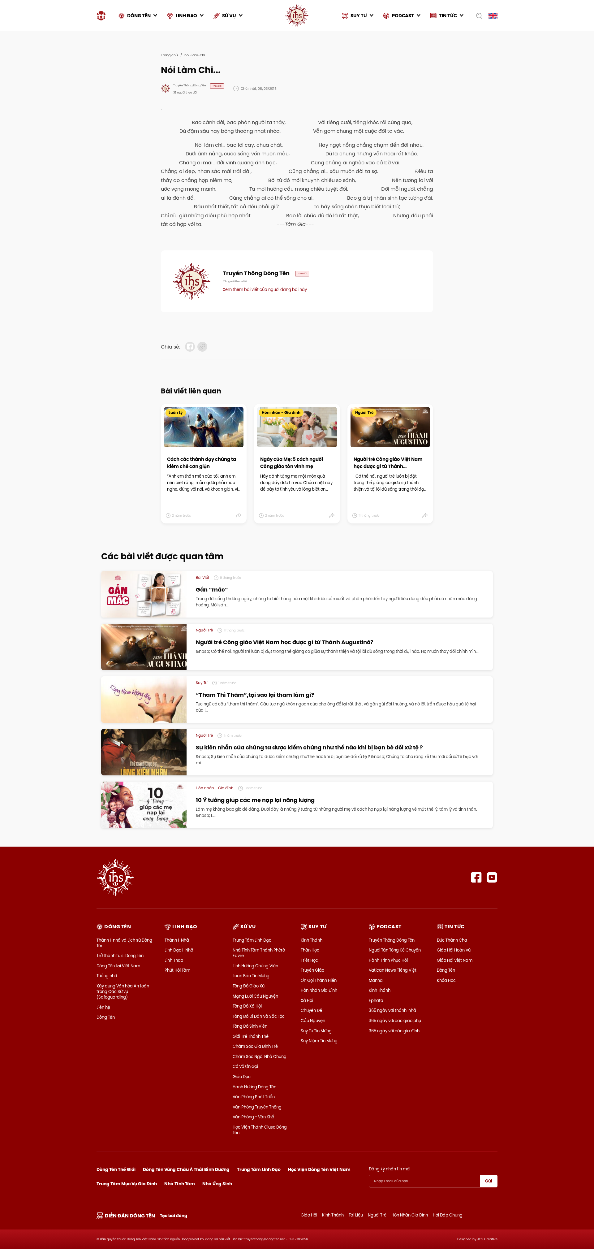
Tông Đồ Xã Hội (247, 1006)
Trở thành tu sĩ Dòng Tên (120, 955)
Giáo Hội (309, 1215)
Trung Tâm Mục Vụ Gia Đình (127, 1183)
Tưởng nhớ (107, 975)
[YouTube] (492, 877)
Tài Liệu (356, 1215)
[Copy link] (202, 347)
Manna (376, 980)
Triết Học (309, 960)
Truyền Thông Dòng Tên (392, 940)
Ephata (376, 1000)
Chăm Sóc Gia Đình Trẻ (255, 1046)
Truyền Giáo (312, 970)
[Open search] (477, 15)
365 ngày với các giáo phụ (395, 1020)
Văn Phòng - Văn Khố (253, 1117)
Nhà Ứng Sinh (217, 1183)
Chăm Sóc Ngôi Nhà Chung (259, 1056)
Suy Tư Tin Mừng (316, 1031)
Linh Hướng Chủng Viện (255, 966)
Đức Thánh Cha (452, 940)
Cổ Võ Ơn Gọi (245, 1066)
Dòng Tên (106, 1017)
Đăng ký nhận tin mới (389, 1169)
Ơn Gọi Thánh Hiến (319, 980)
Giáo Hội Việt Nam (454, 960)
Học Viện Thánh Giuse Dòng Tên (260, 1129)
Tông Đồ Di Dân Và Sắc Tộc (259, 1016)
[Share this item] (239, 515)
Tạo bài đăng (173, 1215)
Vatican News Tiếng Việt (392, 970)
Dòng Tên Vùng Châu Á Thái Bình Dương (186, 1169)
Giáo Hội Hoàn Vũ (454, 950)
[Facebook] (476, 877)
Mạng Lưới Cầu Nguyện (255, 996)
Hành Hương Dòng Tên (254, 1087)
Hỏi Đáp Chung (448, 1215)
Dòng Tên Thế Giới (116, 1169)
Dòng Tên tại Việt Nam (118, 966)
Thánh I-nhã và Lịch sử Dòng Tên (124, 942)
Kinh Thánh (311, 940)
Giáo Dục (242, 1076)
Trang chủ (169, 55)
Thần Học (310, 950)
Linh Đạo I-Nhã (179, 950)
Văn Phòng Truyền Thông (257, 1107)
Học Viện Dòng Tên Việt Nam (319, 1169)
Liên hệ (103, 1007)
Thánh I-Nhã (177, 940)
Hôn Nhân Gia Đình (319, 990)
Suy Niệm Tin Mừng (319, 1040)
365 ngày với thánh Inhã (392, 1010)
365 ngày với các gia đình (394, 1031)
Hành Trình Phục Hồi (388, 960)
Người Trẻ (377, 1215)
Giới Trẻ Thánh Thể (251, 1036)
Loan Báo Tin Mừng (251, 975)
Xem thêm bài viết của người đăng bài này (265, 289)
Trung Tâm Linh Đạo (252, 940)
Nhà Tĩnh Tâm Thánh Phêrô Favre (259, 952)
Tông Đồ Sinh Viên (250, 1026)
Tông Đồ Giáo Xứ (249, 986)
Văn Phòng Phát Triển (254, 1096)
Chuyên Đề (311, 1010)
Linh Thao (174, 960)
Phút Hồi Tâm (177, 970)
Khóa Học (446, 980)
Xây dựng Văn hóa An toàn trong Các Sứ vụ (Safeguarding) (123, 991)
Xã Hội (307, 1000)
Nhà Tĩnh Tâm (179, 1183)
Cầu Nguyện (313, 1020)
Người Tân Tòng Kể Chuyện (395, 950)
